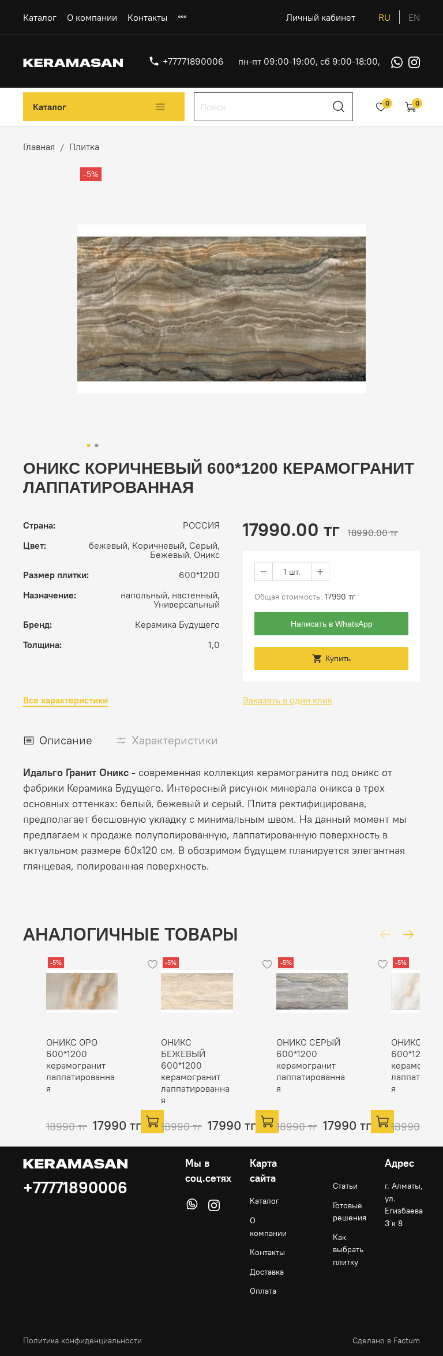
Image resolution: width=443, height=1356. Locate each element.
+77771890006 (193, 61)
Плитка (84, 146)
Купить (338, 658)
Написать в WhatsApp (332, 623)
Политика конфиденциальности (82, 1340)
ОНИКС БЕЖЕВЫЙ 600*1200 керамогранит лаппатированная (195, 1071)
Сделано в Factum (386, 1340)
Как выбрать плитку (348, 1249)
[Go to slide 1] (89, 445)
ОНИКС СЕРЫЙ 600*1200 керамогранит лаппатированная (310, 1065)
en (414, 17)
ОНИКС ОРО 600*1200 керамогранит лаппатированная (80, 1065)
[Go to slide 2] (97, 445)
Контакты (147, 17)
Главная (39, 146)
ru (384, 17)
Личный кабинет (320, 17)
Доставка (267, 1272)
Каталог (40, 17)
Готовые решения (349, 1211)
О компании (92, 17)
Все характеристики (65, 700)
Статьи (345, 1186)
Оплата (263, 1291)
